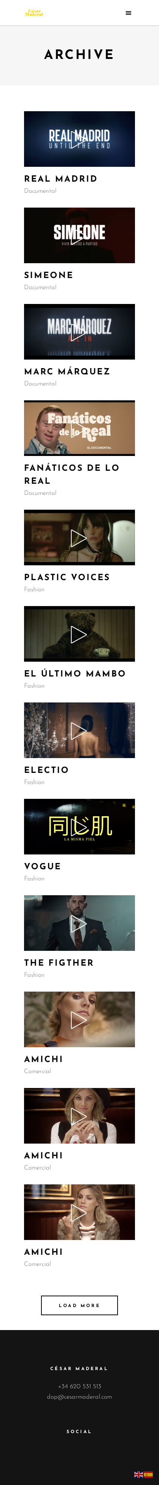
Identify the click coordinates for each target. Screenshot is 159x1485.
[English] (139, 1474)
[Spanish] (148, 1474)
